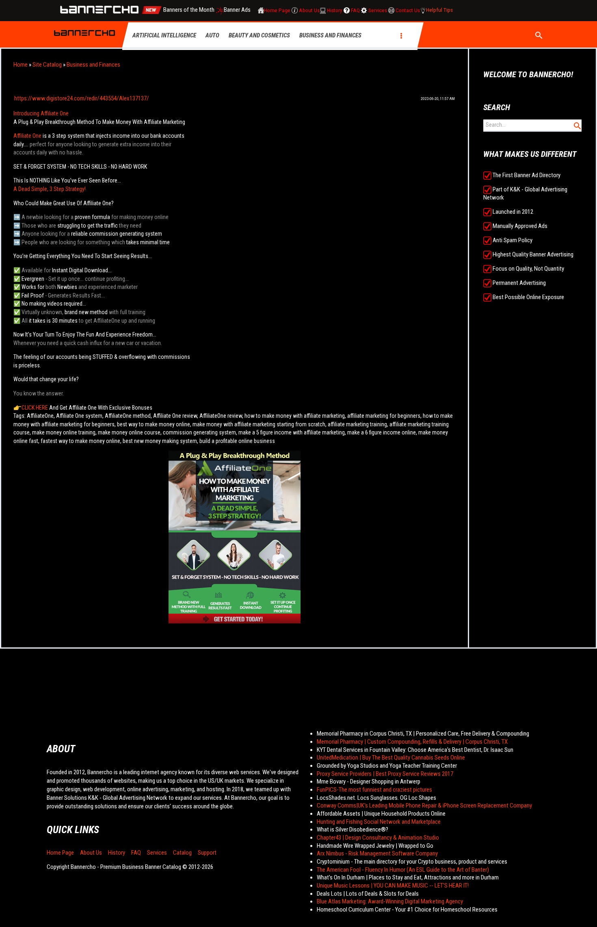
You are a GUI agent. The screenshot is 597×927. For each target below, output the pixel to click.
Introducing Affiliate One (41, 113)
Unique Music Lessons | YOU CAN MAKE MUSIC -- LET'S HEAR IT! (393, 885)
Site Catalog (47, 64)
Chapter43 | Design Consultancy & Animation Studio (378, 837)
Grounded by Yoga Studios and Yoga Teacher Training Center (387, 765)
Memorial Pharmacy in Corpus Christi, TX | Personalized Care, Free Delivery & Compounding (423, 733)
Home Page (60, 852)
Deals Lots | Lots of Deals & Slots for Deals (368, 893)
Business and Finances (93, 64)
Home (20, 64)
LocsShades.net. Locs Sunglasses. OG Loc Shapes (376, 797)
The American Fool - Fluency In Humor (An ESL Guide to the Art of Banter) (403, 869)
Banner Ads (238, 10)
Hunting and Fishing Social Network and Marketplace (379, 821)
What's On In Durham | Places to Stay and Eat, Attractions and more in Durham (408, 877)
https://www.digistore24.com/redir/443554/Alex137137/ (81, 98)
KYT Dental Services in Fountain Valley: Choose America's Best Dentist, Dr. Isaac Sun (415, 749)
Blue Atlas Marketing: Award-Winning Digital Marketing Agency (390, 901)
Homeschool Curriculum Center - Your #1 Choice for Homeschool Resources (407, 909)
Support (207, 852)
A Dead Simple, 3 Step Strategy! (49, 189)
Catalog (182, 852)
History (116, 852)
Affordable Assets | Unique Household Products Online (381, 813)
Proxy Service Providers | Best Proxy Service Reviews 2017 (385, 773)
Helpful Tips (439, 10)
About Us (91, 852)
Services (157, 852)
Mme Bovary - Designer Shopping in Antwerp (368, 781)
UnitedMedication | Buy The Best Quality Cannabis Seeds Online (391, 757)
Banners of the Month (188, 10)
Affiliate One (27, 135)
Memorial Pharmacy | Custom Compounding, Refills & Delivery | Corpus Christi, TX (412, 741)
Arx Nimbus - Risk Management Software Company (377, 853)
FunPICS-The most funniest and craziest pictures (374, 789)
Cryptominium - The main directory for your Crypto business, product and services (412, 861)
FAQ (136, 852)
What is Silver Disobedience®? (352, 829)
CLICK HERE (35, 407)
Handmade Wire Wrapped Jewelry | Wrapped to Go (375, 845)
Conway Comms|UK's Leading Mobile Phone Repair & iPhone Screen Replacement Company (424, 805)
